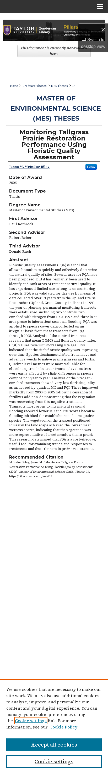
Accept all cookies (54, 744)
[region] (54, 726)
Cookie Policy (63, 727)
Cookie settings (31, 721)
